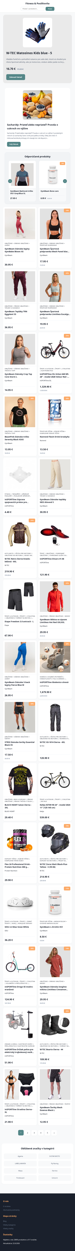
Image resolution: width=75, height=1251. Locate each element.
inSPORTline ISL (45, 380)
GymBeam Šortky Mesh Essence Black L (51, 1108)
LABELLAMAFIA (20, 1163)
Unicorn (55, 1178)
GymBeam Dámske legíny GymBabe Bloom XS (17, 250)
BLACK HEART (10, 811)
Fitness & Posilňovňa (37, 3)
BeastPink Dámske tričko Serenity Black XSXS (17, 438)
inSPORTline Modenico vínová (54, 682)
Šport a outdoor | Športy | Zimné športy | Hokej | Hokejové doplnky (18, 922)
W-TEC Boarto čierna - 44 (51, 1049)
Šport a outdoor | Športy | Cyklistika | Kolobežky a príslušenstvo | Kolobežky (20, 982)
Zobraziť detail (15, 77)
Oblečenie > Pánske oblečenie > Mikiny (55, 616)
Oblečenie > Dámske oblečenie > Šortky (17, 738)
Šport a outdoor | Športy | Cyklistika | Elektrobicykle (55, 370)
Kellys (42, 811)
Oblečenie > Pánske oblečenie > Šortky (55, 1104)
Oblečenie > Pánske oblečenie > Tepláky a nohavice (17, 307)
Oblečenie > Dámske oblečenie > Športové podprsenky (52, 244)
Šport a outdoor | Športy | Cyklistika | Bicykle (55, 800)
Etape (7, 625)
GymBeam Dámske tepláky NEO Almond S (53, 501)
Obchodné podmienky (11, 1210)
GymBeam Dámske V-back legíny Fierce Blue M (17, 683)
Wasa (20, 1171)
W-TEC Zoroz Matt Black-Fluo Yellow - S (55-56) (53, 865)
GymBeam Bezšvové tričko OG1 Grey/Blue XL (21, 192)
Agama (20, 1156)
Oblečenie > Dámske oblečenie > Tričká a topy (17, 370)
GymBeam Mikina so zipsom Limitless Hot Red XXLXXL (53, 621)
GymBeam (8, 255)
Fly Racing (54, 1163)
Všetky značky (8, 1228)
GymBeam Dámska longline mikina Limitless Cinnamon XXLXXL (53, 988)
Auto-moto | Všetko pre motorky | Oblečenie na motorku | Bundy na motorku (18, 554)
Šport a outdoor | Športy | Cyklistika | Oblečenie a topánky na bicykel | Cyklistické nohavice (20, 617)
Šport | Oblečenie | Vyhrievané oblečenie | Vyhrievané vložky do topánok (53, 554)
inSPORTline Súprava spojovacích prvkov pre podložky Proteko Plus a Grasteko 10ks (16, 501)
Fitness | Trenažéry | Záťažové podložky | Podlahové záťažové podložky (17, 495)
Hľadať (50, 9)
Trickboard (20, 1178)
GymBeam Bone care (49, 191)
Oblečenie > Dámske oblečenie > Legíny (17, 244)
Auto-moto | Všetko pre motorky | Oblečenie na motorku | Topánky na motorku (54, 1045)
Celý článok (13, 144)
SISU (6, 931)
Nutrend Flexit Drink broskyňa (54, 436)
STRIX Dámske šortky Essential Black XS (19, 743)
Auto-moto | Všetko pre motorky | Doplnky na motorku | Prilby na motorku (54, 860)
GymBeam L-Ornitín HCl (51, 927)
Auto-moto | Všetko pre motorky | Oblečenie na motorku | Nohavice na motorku (54, 738)
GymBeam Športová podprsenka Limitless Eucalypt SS (55, 313)
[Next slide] (65, 181)
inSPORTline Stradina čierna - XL (19, 1110)
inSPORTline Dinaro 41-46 (52, 558)
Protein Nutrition (11, 871)
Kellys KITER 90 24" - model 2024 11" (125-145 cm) (55, 806)
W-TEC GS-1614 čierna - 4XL (52, 742)
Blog (4, 1221)
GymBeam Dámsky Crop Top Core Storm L (18, 375)
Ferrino (54, 1171)
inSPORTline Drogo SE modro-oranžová (19, 988)
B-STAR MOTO (55, 1156)
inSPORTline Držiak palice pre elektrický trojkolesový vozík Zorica (19, 1051)
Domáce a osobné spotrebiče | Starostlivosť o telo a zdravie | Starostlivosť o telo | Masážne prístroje (52, 678)
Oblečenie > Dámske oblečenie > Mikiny (52, 982)
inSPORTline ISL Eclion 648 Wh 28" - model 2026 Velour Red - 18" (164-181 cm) (54, 375)
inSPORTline (9, 506)
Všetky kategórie (9, 1225)
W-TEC (7, 565)
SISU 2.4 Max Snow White (17, 927)
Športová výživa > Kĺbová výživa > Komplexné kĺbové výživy (53, 432)
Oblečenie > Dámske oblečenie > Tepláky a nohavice (52, 495)
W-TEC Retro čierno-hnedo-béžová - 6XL (17, 560)
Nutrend (43, 440)
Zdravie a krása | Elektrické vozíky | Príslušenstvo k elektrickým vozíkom (20, 1045)
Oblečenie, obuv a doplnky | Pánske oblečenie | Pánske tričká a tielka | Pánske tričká (19, 800)
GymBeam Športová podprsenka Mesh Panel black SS (54, 250)
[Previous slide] (10, 181)
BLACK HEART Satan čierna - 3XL (18, 806)
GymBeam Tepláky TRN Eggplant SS (16, 313)
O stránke (6, 1206)
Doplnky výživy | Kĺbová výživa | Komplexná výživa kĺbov (17, 860)
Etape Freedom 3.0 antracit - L (19, 621)
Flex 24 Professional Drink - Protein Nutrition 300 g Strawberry (18, 865)
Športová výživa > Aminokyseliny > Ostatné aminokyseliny (53, 922)
